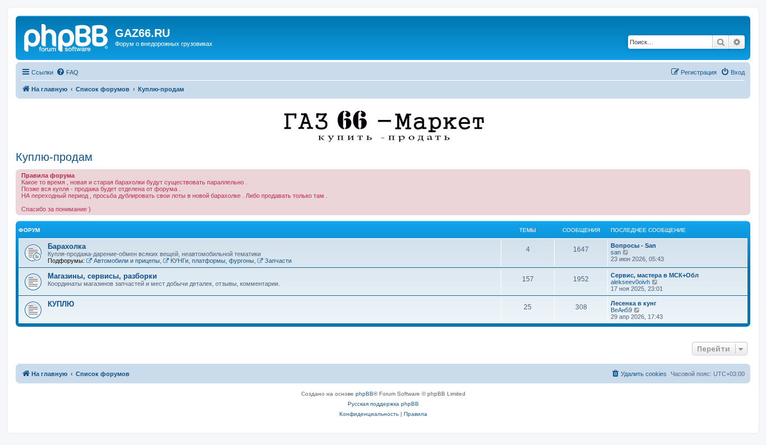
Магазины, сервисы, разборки (102, 276)
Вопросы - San (633, 245)
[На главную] (67, 36)
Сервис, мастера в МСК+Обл (655, 275)
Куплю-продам (54, 157)
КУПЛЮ (61, 304)
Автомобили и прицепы (127, 260)
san (616, 252)
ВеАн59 (621, 310)
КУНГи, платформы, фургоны (212, 260)
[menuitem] (67, 72)
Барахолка (67, 246)
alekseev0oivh (630, 282)
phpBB (364, 394)
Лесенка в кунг (634, 303)
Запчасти (278, 260)
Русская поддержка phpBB (383, 404)
